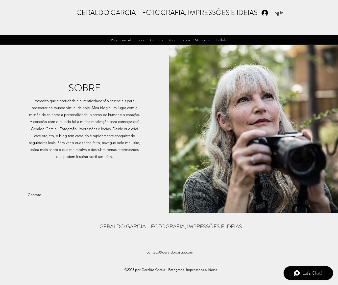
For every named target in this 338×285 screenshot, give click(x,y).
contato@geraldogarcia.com (169, 252)
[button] (34, 195)
